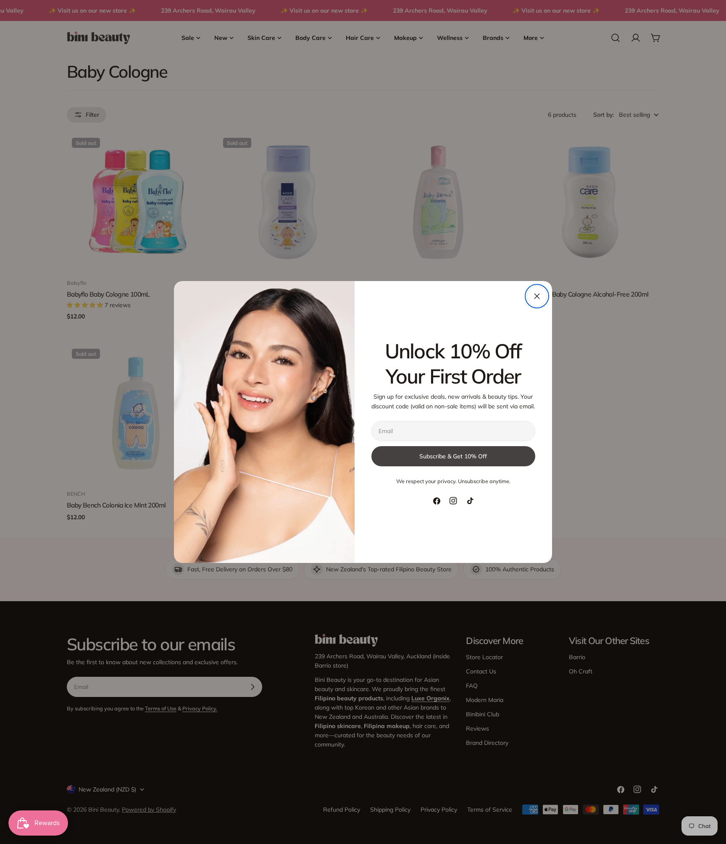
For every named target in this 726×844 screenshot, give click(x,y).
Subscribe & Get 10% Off (453, 456)
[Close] (537, 296)
